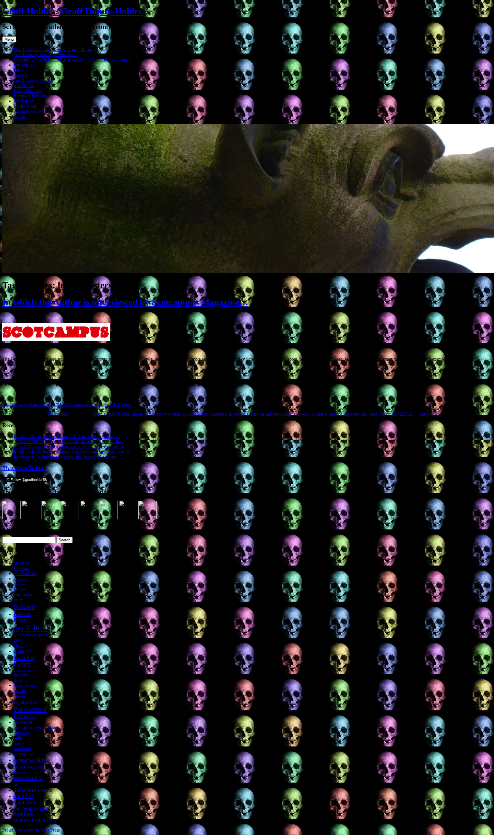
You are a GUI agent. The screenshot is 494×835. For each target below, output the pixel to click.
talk (16, 784)
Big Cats (21, 568)
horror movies (23, 670)
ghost (18, 640)
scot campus (284, 414)
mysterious (238, 414)
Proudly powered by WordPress (31, 830)
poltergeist (23, 722)
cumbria (19, 584)
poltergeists (21, 733)
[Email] (147, 517)
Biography (23, 64)
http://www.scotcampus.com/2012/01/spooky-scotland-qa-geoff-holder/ (66, 404)
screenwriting (30, 760)
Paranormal (260, 414)
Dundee (20, 589)
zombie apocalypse (31, 808)
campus (98, 414)
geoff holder (118, 414)
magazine (217, 414)
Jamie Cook (430, 414)
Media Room (25, 106)
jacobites (172, 414)
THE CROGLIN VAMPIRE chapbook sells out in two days (68, 441)
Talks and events (33, 790)
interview (153, 414)
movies (20, 690)
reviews (19, 743)
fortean (22, 613)
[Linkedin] (70, 517)
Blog (18, 70)
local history (25, 685)
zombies (23, 814)
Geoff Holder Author (31, 635)
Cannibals (20, 579)
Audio (19, 116)
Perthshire (24, 716)
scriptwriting (29, 766)
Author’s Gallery (29, 111)
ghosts (137, 414)
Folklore (24, 606)
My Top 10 (24, 100)
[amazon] (11, 517)
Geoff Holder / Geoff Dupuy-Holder (72, 11)
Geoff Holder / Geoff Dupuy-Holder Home (53, 49)
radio (18, 738)
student (335, 414)
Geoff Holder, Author (33, 80)
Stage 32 (19, 772)
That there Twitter (23, 468)
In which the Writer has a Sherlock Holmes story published (67, 436)
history (22, 664)
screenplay (23, 753)
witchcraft (24, 803)
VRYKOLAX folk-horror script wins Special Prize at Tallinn (69, 446)
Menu (9, 39)
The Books (24, 85)
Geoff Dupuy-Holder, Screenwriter (45, 54)
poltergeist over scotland (35, 727)
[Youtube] (89, 517)
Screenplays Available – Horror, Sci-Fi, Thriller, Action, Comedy (72, 59)
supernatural (355, 414)
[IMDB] (128, 517)
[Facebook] (31, 517)
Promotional (58, 414)
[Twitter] (50, 517)
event (19, 600)
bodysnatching (25, 573)
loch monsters (194, 414)
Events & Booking (30, 95)
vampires (376, 414)
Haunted (24, 657)
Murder (19, 696)
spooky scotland (312, 414)
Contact (21, 75)
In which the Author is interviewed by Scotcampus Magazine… (125, 302)
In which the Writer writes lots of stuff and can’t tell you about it (71, 451)
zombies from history (35, 820)
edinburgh (23, 594)
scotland (22, 748)
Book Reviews (27, 90)
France (20, 620)
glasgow (22, 651)
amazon (21, 563)
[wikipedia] (108, 517)
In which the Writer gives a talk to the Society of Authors (65, 457)
